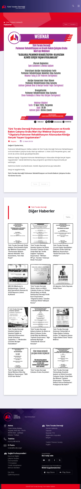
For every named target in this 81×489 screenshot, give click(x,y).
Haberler (49, 430)
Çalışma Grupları (13, 458)
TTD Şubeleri (12, 463)
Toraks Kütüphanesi (14, 465)
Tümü (66, 24)
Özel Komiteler (13, 460)
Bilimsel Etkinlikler (14, 467)
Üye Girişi (11, 472)
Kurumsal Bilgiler (13, 456)
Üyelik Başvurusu (13, 474)
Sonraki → (73, 24)
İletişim (48, 437)
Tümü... (68, 217)
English (48, 444)
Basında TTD (50, 433)
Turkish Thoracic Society (54, 442)
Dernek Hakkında (51, 428)
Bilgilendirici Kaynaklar (53, 435)
